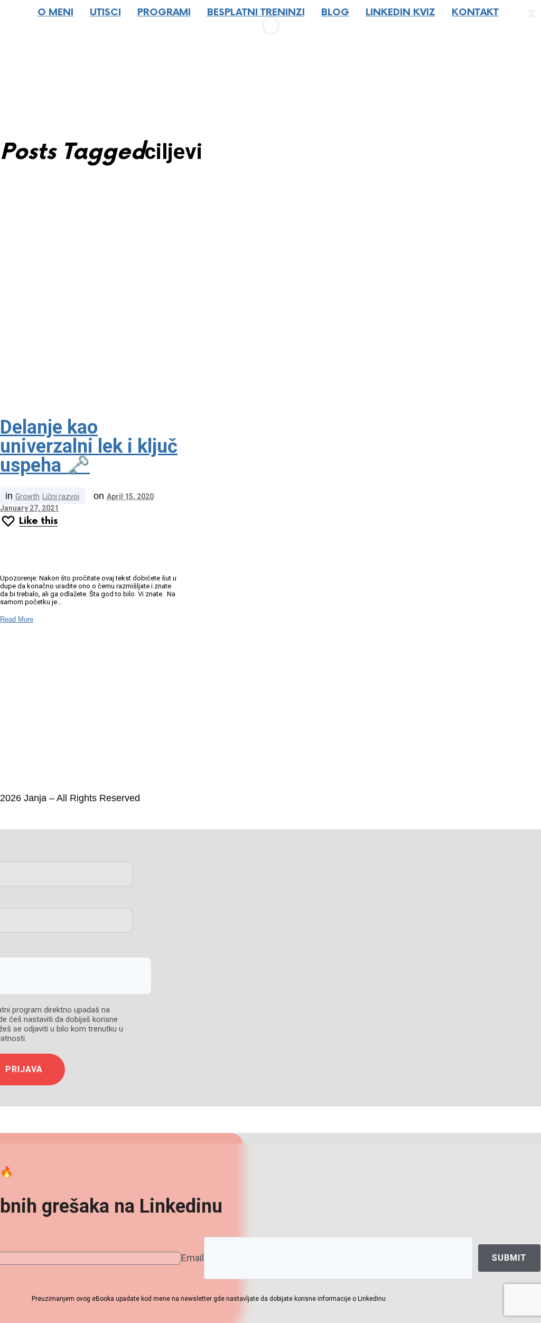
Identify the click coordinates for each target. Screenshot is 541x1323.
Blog (335, 12)
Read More (16, 619)
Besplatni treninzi (256, 12)
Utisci (105, 12)
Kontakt (475, 12)
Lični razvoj (60, 496)
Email (192, 1257)
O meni (55, 12)
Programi (164, 12)
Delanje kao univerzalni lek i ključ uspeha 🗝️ (89, 446)
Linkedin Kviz (400, 12)
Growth (27, 496)
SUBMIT (509, 1258)
